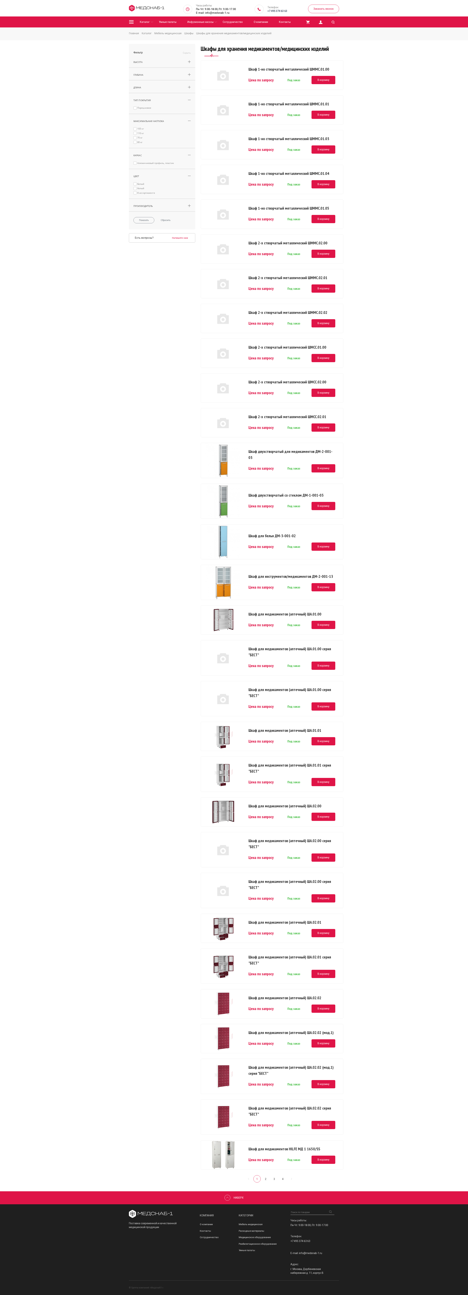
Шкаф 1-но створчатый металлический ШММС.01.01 (288, 103)
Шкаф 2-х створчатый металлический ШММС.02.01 (287, 277)
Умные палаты (167, 21)
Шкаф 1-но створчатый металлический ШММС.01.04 (288, 173)
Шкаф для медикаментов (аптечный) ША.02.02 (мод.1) (291, 1032)
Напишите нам (180, 238)
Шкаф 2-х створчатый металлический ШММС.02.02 (287, 312)
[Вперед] (291, 1179)
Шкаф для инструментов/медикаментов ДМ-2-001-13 (290, 576)
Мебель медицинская (251, 1224)
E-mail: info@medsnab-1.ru (212, 12)
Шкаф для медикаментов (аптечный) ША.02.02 (284, 997)
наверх (239, 1197)
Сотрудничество (233, 21)
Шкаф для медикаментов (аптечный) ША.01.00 (284, 614)
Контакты (285, 21)
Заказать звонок (324, 8)
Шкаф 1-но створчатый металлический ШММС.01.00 (288, 69)
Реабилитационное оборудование (258, 1244)
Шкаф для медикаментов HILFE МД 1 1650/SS (284, 1148)
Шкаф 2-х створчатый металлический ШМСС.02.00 (287, 381)
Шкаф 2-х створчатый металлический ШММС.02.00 (287, 242)
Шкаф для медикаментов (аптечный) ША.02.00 (284, 805)
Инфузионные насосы (200, 21)
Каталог (145, 21)
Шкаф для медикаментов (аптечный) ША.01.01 (284, 730)
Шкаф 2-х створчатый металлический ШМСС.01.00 (287, 347)
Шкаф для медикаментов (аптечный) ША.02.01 (284, 922)
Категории (246, 1215)
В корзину (323, 79)
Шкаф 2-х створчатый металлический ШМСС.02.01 (287, 416)
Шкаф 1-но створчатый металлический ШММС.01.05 (288, 208)
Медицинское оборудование (255, 1237)
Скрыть (187, 52)
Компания (207, 1215)
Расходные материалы (251, 1231)
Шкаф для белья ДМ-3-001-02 (272, 535)
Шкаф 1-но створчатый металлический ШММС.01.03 (288, 138)
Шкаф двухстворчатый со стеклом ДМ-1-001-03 (286, 495)
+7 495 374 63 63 (277, 11)
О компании (261, 21)
